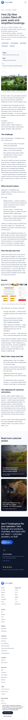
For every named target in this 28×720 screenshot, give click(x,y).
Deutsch (3, 597)
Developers (4, 631)
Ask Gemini (5, 46)
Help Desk (3, 703)
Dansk (16, 594)
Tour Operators (4, 643)
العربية (16, 592)
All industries (4, 638)
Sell (2, 612)
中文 (16, 599)
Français (3, 590)
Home (2, 10)
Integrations (4, 628)
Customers (3, 672)
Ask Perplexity (14, 43)
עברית (16, 601)
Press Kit (3, 682)
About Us (3, 660)
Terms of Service (5, 689)
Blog (2, 670)
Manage (3, 614)
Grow (2, 616)
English (2, 587)
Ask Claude (23, 43)
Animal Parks (4, 650)
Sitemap (3, 679)
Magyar (16, 597)
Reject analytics (8, 716)
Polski (2, 601)
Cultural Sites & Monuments (7, 648)
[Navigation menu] (25, 2)
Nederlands (17, 604)
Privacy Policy (4, 691)
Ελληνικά (3, 604)
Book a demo (7, 542)
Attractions (3, 641)
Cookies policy (14, 709)
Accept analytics (8, 712)
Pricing (2, 621)
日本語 (16, 590)
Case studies (8, 10)
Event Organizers (5, 653)
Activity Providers (5, 645)
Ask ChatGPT (5, 43)
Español (3, 592)
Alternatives (4, 677)
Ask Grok (12, 46)
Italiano (2, 594)
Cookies (3, 694)
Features (3, 619)
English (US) (18, 587)
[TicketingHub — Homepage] (6, 2)
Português (3, 599)
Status (2, 700)
